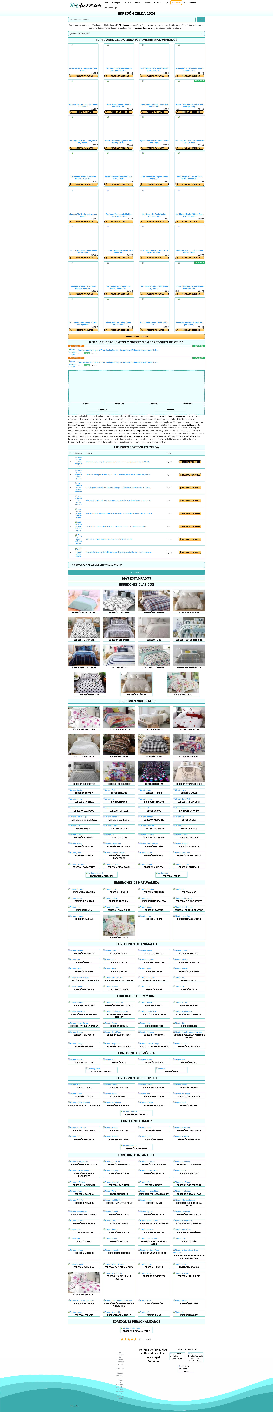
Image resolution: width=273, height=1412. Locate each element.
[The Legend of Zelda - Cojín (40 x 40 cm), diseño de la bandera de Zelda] (83, 127)
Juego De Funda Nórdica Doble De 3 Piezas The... (154, 105)
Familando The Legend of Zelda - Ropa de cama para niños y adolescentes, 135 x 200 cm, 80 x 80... (118, 475)
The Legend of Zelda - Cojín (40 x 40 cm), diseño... (83, 142)
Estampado (116, 2)
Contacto (153, 1361)
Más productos (190, 2)
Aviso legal (153, 1357)
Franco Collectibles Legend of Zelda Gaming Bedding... (190, 105)
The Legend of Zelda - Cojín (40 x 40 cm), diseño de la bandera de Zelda (109, 539)
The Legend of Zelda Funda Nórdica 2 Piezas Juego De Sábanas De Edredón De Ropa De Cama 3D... (118, 500)
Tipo (166, 2)
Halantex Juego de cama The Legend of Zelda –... (83, 105)
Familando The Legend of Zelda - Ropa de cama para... (119, 69)
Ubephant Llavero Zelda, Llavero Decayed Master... (118, 323)
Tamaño (147, 2)
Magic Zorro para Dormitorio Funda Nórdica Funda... (118, 178)
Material (128, 2)
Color (106, 2)
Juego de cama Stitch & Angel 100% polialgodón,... (190, 323)
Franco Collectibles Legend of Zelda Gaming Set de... (119, 142)
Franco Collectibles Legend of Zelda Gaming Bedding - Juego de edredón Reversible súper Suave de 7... (118, 350)
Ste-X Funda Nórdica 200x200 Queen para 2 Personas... (154, 69)
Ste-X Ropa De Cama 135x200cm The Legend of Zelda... (189, 142)
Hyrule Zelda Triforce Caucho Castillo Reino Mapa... (154, 142)
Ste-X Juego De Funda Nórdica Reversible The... (119, 105)
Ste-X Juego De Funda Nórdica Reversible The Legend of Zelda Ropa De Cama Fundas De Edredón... (119, 488)
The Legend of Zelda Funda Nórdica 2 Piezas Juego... (190, 69)
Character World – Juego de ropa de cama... (83, 69)
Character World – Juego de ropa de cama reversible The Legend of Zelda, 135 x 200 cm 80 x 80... (118, 462)
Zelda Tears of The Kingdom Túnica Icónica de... (154, 178)
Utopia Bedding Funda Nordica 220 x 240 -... (154, 323)
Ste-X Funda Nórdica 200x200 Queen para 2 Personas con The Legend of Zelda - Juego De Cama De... (119, 513)
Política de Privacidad (153, 1349)
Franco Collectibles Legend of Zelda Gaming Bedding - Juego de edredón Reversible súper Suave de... (119, 552)
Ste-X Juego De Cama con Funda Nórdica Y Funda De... (189, 178)
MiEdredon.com (136, 572)
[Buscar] (201, 19)
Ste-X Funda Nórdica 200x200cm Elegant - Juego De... (83, 178)
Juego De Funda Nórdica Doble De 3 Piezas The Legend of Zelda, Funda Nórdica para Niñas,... (117, 526)
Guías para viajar (110, 8)
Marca (137, 2)
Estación (157, 2)
